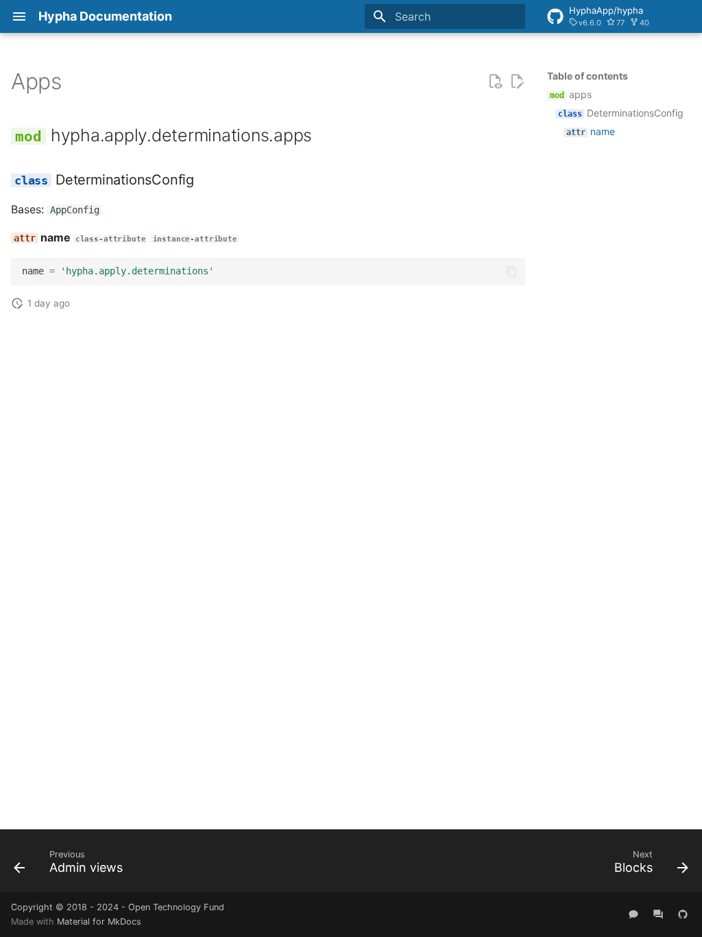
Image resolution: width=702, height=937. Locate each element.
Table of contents (587, 76)
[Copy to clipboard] (511, 271)
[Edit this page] (517, 82)
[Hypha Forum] (658, 914)
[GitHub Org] (683, 914)
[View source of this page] (495, 82)
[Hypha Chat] (633, 914)
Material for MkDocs (99, 921)
